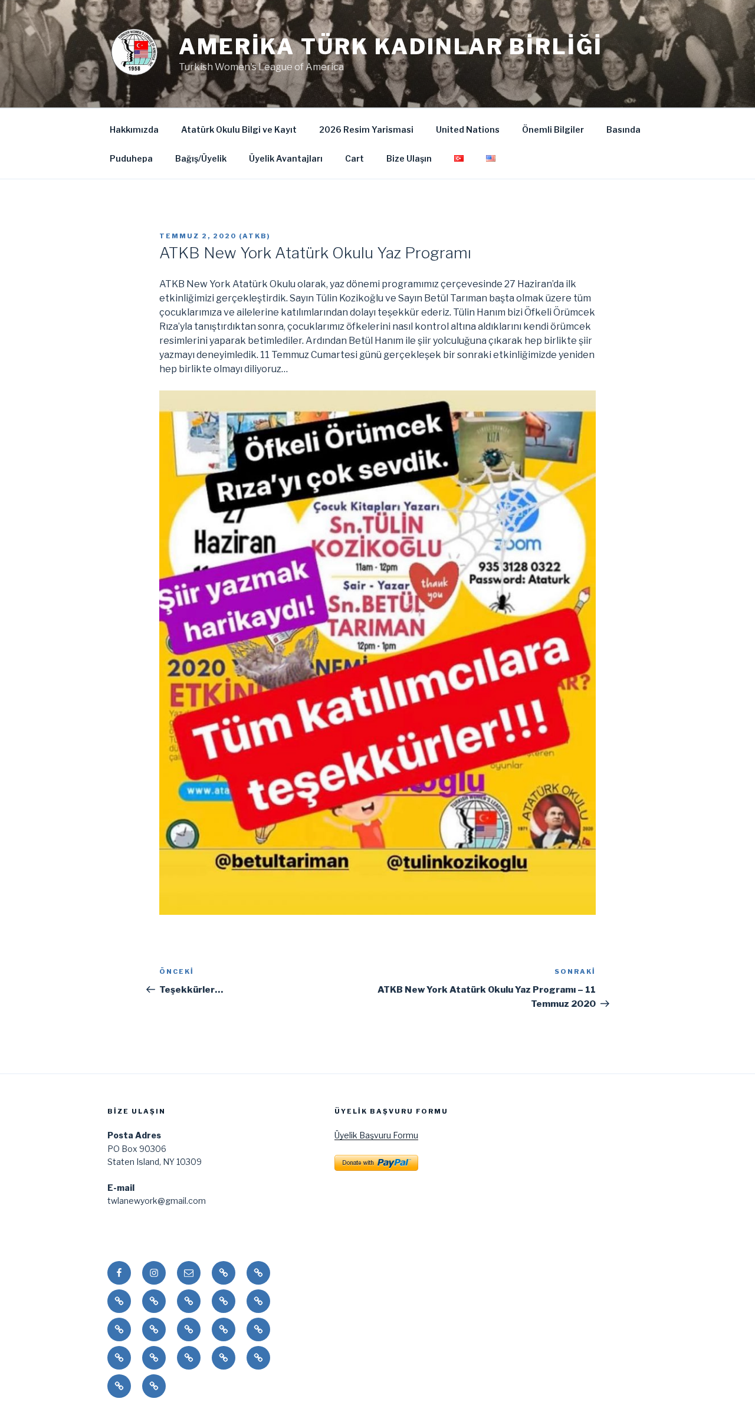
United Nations (468, 129)
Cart (354, 158)
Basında (623, 129)
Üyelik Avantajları (286, 158)
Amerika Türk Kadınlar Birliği (391, 47)
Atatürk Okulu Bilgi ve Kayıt (239, 129)
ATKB (254, 236)
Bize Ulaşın (409, 158)
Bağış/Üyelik (200, 158)
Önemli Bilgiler (553, 129)
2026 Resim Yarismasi (366, 129)
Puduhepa (131, 158)
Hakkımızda (134, 129)
